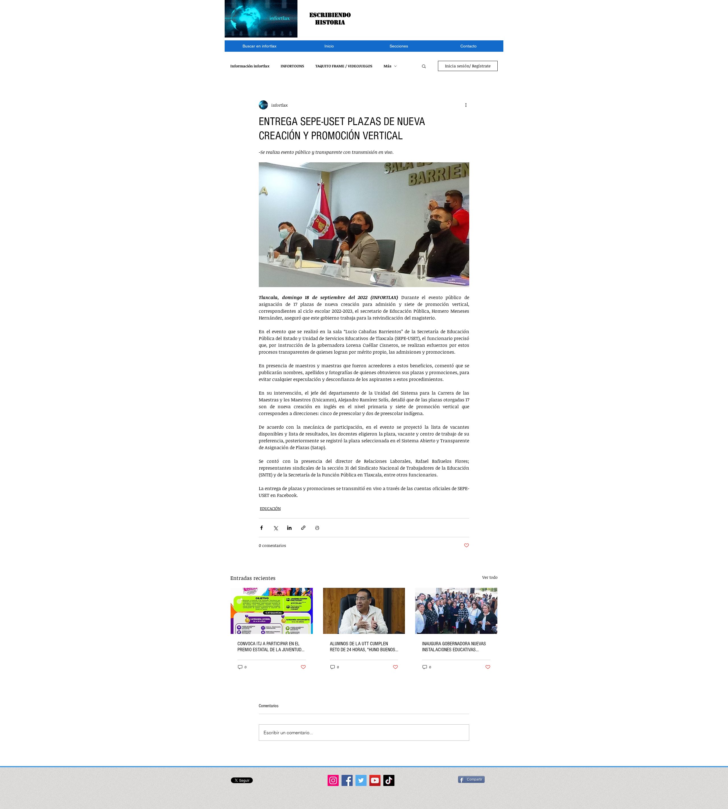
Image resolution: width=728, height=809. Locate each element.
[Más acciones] (465, 104)
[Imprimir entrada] (317, 527)
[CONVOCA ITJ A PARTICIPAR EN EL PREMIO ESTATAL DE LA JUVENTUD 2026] (272, 611)
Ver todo (490, 577)
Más (387, 66)
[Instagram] (333, 780)
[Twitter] (361, 780)
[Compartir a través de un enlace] (303, 527)
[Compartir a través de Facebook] (261, 527)
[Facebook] (347, 780)
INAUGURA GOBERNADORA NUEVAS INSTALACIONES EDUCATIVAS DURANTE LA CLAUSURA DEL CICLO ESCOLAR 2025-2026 (455, 647)
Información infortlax (249, 66)
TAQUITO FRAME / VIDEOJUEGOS (343, 66)
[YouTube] (374, 780)
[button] (399, 46)
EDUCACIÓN (270, 508)
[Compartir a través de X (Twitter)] (275, 527)
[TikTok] (388, 780)
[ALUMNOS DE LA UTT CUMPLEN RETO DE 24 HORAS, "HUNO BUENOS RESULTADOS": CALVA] (364, 611)
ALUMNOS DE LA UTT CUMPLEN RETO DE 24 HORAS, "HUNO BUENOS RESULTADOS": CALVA (362, 647)
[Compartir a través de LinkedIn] (289, 527)
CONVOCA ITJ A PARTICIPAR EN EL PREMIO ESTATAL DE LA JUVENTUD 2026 (269, 647)
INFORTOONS (292, 66)
